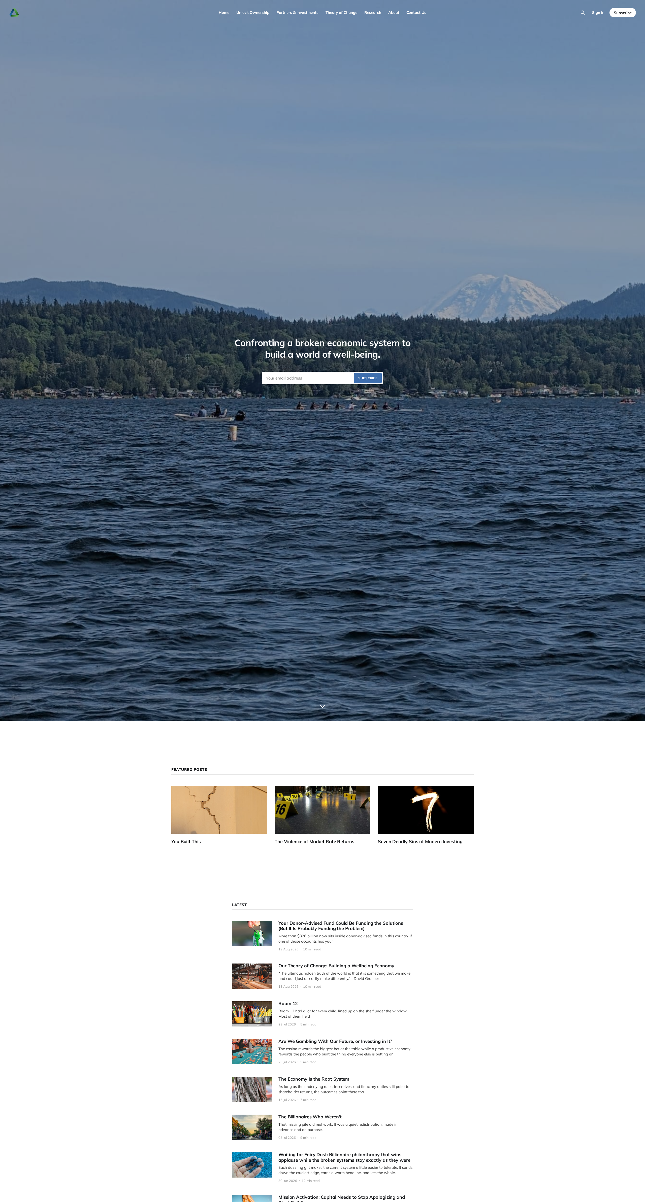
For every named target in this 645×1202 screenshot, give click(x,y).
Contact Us (416, 12)
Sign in (598, 12)
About (393, 12)
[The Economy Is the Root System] (322, 1089)
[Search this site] (583, 12)
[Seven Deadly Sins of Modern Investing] (429, 815)
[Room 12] (322, 1014)
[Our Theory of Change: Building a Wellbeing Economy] (322, 976)
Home (224, 12)
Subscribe (623, 12)
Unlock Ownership (252, 12)
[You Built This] (223, 815)
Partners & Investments (297, 12)
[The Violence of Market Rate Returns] (326, 815)
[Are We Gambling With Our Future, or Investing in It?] (322, 1052)
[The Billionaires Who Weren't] (322, 1127)
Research (372, 12)
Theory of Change (341, 12)
